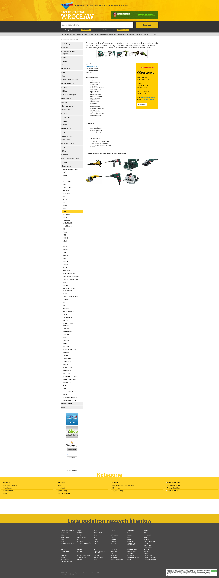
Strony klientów (73, 39)
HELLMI (65, 394)
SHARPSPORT (67, 361)
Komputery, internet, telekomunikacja (123, 485)
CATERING (66, 286)
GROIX (65, 388)
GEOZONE (66, 334)
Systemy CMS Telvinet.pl (98, 573)
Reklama (102, 5)
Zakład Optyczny (68, 226)
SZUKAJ (147, 25)
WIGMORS (66, 299)
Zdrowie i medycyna (69, 95)
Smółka (65, 175)
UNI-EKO (65, 238)
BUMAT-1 (65, 250)
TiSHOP (65, 208)
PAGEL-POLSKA (67, 223)
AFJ (64, 244)
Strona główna (65, 39)
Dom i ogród (61, 482)
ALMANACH (66, 355)
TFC (64, 229)
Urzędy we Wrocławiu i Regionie (70, 52)
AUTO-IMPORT (67, 193)
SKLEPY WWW (67, 187)
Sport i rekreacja (62, 491)
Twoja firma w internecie (114, 5)
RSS (63, 407)
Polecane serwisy (68, 143)
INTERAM (65, 262)
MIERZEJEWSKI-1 (68, 311)
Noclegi (64, 61)
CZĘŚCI (65, 172)
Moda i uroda (66, 98)
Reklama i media (8, 491)
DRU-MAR (66, 352)
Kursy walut (66, 117)
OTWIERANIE (67, 373)
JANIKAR (65, 364)
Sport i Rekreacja (68, 83)
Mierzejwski (66, 220)
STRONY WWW (67, 317)
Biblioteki (65, 91)
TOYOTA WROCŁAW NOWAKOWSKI (69, 290)
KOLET (65, 337)
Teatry (64, 76)
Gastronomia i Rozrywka (70, 80)
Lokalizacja (142, 104)
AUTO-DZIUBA (67, 181)
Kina (63, 72)
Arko (64, 196)
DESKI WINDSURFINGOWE (71, 277)
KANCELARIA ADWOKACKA (71, 297)
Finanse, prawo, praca (173, 482)
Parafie (64, 113)
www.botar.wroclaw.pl (147, 99)
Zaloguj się (63, 574)
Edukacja (65, 87)
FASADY (65, 385)
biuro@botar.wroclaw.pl (148, 97)
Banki (64, 57)
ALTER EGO (66, 328)
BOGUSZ (65, 265)
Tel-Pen (65, 199)
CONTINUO (66, 346)
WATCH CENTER (67, 370)
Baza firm (65, 48)
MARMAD (66, 268)
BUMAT (65, 184)
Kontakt (125, 5)
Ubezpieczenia (67, 136)
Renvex (65, 217)
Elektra (65, 205)
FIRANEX (65, 320)
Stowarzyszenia (67, 106)
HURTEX (65, 283)
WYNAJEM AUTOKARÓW (70, 280)
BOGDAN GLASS (68, 331)
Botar (79, 39)
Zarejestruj (71, 574)
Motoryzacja (66, 128)
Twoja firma (66, 140)
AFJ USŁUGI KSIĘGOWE (70, 391)
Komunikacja (66, 68)
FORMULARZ (122, 30)
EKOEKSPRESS (67, 382)
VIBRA (64, 259)
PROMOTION (67, 358)
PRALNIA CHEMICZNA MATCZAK (69, 324)
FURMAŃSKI (66, 271)
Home (77, 5)
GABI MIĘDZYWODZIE (69, 400)
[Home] (61, 39)
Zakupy (64, 102)
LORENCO (66, 256)
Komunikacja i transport (174, 485)
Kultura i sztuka (7, 488)
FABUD (65, 241)
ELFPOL (65, 302)
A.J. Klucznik (66, 214)
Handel (60, 485)
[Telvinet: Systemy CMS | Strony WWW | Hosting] (72, 418)
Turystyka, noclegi (117, 491)
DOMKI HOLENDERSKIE (70, 397)
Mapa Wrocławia (67, 404)
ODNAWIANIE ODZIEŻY (70, 376)
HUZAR (65, 247)
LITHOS (65, 294)
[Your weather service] (72, 455)
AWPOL (65, 178)
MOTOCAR (66, 308)
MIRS (64, 235)
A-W (64, 202)
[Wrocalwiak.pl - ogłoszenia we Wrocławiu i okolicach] (72, 446)
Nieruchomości (67, 110)
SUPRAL (65, 343)
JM (64, 305)
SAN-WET (66, 314)
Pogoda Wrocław (72, 457)
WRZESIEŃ (66, 190)
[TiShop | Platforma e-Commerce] (72, 432)
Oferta (96, 5)
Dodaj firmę (84, 5)
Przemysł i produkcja (173, 488)
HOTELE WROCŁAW (69, 274)
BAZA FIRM (86, 30)
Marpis (65, 232)
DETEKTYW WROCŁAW (69, 349)
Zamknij (214, 571)
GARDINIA (66, 340)
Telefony (65, 65)
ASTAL (65, 253)
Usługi (64, 132)
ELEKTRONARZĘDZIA (92, 66)
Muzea (64, 121)
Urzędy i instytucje (172, 491)
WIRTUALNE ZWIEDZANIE (70, 169)
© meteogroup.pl (72, 470)
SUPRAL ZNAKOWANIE (70, 379)
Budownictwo (7, 482)
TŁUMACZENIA (67, 367)
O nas (91, 5)
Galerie (64, 125)
